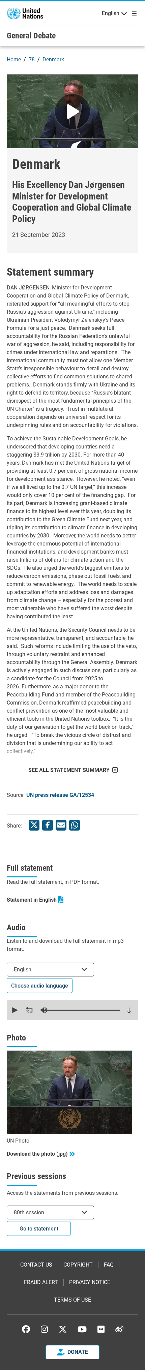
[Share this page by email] (61, 825)
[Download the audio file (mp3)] (129, 1010)
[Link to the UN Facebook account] (26, 1329)
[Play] (72, 111)
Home (14, 59)
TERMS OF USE (72, 1300)
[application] (72, 1010)
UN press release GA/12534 (60, 795)
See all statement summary (69, 770)
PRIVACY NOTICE (89, 1282)
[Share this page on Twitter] (34, 825)
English (110, 13)
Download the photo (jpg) (37, 1154)
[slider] (81, 1010)
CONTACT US (36, 1265)
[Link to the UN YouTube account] (82, 1329)
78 (32, 59)
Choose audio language (39, 986)
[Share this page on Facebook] (47, 825)
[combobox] (50, 969)
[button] (14, 1010)
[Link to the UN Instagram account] (44, 1329)
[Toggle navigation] (132, 13)
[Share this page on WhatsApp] (74, 825)
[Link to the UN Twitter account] (63, 1329)
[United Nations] (25, 13)
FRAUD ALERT (41, 1282)
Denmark (53, 59)
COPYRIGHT (78, 1265)
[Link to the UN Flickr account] (101, 1329)
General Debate (31, 35)
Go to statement (39, 1228)
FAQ (109, 1265)
